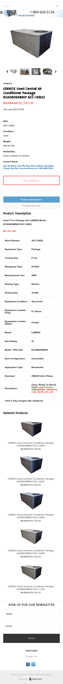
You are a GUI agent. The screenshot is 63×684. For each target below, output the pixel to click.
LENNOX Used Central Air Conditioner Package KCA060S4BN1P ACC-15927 (31, 480)
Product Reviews (31, 205)
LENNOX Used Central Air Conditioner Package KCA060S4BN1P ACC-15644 (31, 444)
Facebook (28, 664)
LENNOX (7, 83)
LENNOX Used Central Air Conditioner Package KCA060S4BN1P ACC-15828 (31, 551)
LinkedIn (33, 664)
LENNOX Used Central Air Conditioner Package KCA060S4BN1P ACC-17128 (31, 587)
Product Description (31, 199)
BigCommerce (36, 679)
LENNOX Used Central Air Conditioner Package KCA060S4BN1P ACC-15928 (31, 516)
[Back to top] (54, 669)
